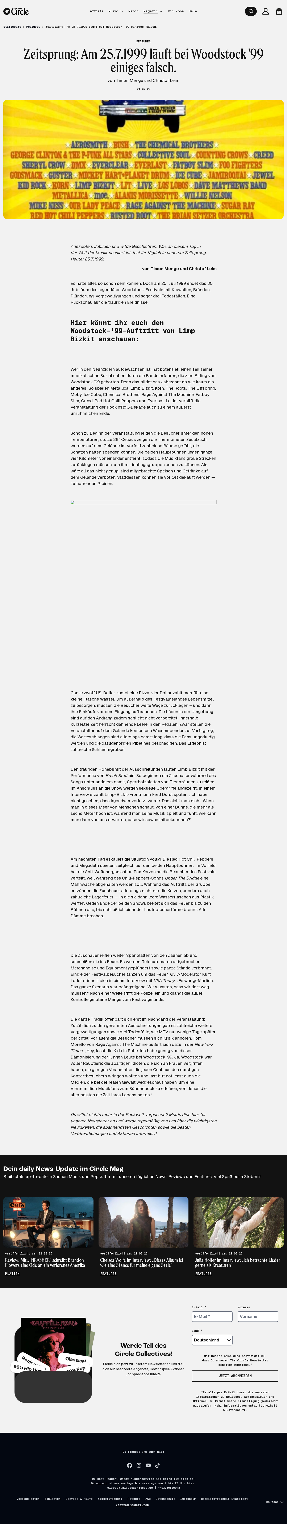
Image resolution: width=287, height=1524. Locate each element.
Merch (133, 11)
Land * (197, 1330)
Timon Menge (165, 268)
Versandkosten (28, 1498)
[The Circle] (16, 11)
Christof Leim (203, 268)
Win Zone (176, 11)
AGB (148, 1498)
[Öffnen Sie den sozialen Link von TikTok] (157, 1465)
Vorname (244, 1307)
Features (33, 26)
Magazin (151, 11)
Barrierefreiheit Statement (224, 1498)
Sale (193, 11)
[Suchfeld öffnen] (251, 11)
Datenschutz (165, 1498)
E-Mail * (199, 1307)
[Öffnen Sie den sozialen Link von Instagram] (139, 1465)
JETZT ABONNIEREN (235, 1376)
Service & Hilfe (79, 1498)
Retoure (134, 1498)
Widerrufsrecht (110, 1498)
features (108, 1274)
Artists (96, 11)
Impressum (188, 1498)
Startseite (12, 26)
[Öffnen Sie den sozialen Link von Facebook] (129, 1465)
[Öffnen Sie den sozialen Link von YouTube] (148, 1465)
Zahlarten (53, 1498)
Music (113, 11)
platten (12, 1274)
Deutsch (272, 1502)
